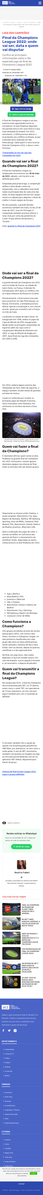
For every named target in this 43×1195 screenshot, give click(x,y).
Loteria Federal (10, 1161)
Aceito (33, 1173)
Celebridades (9, 1049)
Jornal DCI (6, 22)
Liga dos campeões (14, 823)
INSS (6, 1119)
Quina (7, 1144)
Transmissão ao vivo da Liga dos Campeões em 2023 (16, 154)
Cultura (7, 1058)
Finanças (8, 1101)
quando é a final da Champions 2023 (23, 226)
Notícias (7, 1067)
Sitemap (21, 1184)
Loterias (8, 1140)
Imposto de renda (11, 1114)
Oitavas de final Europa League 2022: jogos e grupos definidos (19, 773)
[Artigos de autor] (21, 864)
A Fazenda (8, 1071)
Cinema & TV (9, 1054)
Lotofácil (8, 1148)
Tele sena (8, 1157)
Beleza (7, 1076)
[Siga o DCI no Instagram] (15, 1031)
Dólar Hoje (8, 1097)
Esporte (12, 22)
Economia (8, 1092)
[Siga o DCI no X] (9, 1031)
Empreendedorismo (12, 1123)
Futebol (19, 22)
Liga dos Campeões (29, 22)
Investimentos (10, 1105)
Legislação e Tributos (12, 1110)
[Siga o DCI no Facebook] (3, 1031)
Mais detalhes (22, 1175)
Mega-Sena (9, 1153)
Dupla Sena (9, 1166)
